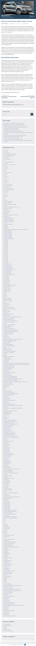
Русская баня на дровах (8, 470)
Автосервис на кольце (8, 270)
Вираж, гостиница (7, 311)
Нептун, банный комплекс (8, 426)
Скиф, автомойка (7, 502)
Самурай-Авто (6, 479)
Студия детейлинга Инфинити (9, 539)
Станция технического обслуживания (10, 516)
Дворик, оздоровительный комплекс (10, 340)
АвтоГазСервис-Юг (7, 210)
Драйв (5, 347)
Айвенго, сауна (6, 287)
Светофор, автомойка (8, 488)
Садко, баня (6, 476)
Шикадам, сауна (7, 597)
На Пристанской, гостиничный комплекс (11, 421)
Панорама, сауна (7, 443)
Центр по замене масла (8, 584)
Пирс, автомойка (7, 451)
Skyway (5, 193)
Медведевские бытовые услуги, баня (10, 410)
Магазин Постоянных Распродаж (9, 400)
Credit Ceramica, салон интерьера (9, 164)
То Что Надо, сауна (7, 549)
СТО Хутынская (6, 528)
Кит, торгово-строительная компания (10, 376)
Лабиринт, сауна (7, 385)
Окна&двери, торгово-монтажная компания (11, 437)
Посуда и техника (7, 457)
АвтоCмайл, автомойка (8, 208)
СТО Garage (6, 524)
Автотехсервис (6, 275)
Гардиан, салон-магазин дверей (9, 324)
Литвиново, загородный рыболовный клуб (11, 393)
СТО (4, 519)
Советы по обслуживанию (8, 630)
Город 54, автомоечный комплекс (9, 328)
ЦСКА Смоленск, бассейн (8, 586)
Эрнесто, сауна (6, 613)
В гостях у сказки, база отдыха (9, 307)
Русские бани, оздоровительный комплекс (11, 472)
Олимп (5, 438)
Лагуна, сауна (6, 386)
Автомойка (6, 228)
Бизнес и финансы (5, 23)
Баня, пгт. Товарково (7, 298)
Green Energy (6, 176)
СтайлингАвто (6, 515)
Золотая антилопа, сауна (8, 368)
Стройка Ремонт (7, 536)
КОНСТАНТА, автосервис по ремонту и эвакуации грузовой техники (15, 381)
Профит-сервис (6, 459)
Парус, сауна (6, 446)
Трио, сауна (6, 556)
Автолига (5, 222)
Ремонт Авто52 (6, 466)
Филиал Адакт (6, 577)
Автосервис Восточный (8, 265)
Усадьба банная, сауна (8, 572)
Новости (5, 628)
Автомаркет (6, 225)
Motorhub (5, 183)
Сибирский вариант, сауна (8, 498)
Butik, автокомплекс (7, 159)
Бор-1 (5, 302)
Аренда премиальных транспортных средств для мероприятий (15, 125)
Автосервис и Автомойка (8, 267)
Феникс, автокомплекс (8, 576)
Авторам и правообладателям (9, 238)
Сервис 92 (6, 494)
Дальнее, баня (6, 336)
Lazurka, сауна (6, 179)
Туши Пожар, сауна (7, 561)
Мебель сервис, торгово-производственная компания (13, 408)
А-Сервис (5, 200)
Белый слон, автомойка (8, 300)
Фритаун (5, 580)
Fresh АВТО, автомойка (8, 172)
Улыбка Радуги (6, 569)
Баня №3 (5, 295)
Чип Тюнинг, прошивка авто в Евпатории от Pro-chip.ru (13, 590)
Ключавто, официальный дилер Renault (11, 377)
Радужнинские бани (7, 462)
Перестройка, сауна (7, 447)
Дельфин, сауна (6, 343)
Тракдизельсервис (7, 553)
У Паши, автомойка (7, 565)
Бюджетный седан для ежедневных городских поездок (13, 136)
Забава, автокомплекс (8, 359)
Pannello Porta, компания (8, 185)
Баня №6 (5, 296)
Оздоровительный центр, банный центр (11, 435)
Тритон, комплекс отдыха (8, 557)
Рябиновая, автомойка (8, 475)
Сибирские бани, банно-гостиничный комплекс (12, 496)
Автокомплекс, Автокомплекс (9, 218)
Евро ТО (5, 353)
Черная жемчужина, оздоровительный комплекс (12, 589)
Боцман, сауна (6, 303)
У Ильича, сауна (6, 562)
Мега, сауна (6, 409)
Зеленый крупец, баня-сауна (9, 365)
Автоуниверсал (6, 279)
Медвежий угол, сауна (8, 413)
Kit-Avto (5, 177)
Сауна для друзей (7, 480)
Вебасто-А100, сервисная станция (10, 308)
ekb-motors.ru (5, 15)
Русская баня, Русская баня (9, 471)
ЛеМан (5, 388)
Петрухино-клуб (6, 449)
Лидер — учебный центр (8, 390)
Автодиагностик (6, 212)
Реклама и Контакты (7, 463)
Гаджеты (5, 626)
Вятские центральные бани (8, 319)
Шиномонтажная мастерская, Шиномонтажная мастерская (14, 605)
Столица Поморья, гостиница (9, 535)
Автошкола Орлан (7, 281)
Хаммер (5, 581)
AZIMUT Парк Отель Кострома (9, 155)
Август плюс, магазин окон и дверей (10, 204)
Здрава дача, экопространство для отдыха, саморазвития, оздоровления (16, 363)
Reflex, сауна (6, 191)
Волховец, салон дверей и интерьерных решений (12, 316)
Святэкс (5, 491)
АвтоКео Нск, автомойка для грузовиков (11, 214)
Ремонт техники (6, 629)
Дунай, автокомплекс (7, 349)
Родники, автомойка (7, 467)
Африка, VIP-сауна (7, 291)
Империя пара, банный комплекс (9, 372)
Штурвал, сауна (6, 606)
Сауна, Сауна (6, 483)
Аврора (5, 205)
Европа (5, 355)
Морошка (5, 418)
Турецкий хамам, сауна (8, 560)
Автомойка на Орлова (7, 230)
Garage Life (6, 173)
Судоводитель (6, 540)
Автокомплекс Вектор (7, 217)
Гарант (5, 323)
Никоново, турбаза (7, 430)
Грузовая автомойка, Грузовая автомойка (11, 331)
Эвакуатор (6, 607)
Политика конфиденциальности (9, 454)
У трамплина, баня (7, 568)
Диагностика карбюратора (8, 344)
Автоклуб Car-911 (7, 216)
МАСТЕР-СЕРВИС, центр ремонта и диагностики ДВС (13, 405)
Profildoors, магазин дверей (8, 189)
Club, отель (6, 163)
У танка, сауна (6, 566)
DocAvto (5, 165)
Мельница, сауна (7, 414)
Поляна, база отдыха (7, 455)
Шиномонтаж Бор (7, 601)
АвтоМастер (6, 226)
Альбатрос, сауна (7, 290)
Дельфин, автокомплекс (8, 341)
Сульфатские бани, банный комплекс (10, 541)
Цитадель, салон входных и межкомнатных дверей (12, 585)
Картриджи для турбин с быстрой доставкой (11, 129)
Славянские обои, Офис (8, 512)
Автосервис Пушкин (7, 273)
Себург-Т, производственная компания (11, 492)
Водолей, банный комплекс (8, 314)
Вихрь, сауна (6, 312)
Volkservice (6, 196)
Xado (5, 197)
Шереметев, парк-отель (8, 593)
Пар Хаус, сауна (7, 445)
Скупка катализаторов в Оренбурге (10, 511)
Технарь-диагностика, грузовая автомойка (11, 547)
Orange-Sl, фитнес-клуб (8, 184)
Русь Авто (5, 474)
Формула (5, 578)
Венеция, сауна (6, 310)
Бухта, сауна (6, 306)
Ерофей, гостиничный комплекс (9, 356)
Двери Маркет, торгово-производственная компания (13, 339)
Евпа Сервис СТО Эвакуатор (9, 352)
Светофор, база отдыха (8, 490)
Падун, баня (6, 442)
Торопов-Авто (6, 552)
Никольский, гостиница (8, 429)
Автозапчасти (6, 213)
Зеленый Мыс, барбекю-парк (9, 367)
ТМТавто (5, 548)
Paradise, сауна (6, 187)
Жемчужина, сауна (7, 357)
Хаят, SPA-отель (6, 582)
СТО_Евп (5, 529)
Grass (5, 175)
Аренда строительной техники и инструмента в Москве (13, 131)
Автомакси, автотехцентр (8, 224)
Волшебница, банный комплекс (9, 318)
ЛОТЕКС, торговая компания (9, 394)
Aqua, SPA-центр (7, 152)
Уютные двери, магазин (8, 573)
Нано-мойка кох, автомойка (8, 425)
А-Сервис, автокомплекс (8, 201)
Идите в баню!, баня (7, 369)
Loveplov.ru (6, 180)
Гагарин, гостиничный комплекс (9, 322)
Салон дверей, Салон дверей (9, 478)
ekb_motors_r (18, 23)
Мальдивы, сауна (7, 402)
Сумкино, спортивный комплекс (9, 543)
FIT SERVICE (6, 167)
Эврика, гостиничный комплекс (9, 610)
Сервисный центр (7, 495)
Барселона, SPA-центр (8, 299)
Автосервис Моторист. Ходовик (9, 269)
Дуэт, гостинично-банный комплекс (10, 351)
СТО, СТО (5, 531)
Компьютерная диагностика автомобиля (11, 380)
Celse (5, 160)
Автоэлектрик (6, 282)
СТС (4, 537)
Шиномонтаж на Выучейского (9, 602)
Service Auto (6, 192)
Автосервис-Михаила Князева (9, 274)
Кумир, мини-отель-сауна (8, 384)
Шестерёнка (6, 594)
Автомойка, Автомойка (8, 232)
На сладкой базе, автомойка (9, 422)
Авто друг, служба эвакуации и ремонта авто (11, 206)
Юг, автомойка (6, 614)
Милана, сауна (6, 417)
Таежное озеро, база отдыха (9, 545)
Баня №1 (5, 294)
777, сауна (5, 151)
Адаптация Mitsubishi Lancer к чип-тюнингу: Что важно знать (14, 124)
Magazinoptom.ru (7, 181)
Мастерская (6, 406)
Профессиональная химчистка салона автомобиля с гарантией (15, 135)
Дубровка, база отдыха (8, 348)
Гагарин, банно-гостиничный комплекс (10, 320)
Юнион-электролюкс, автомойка (9, 615)
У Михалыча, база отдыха (8, 564)
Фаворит (5, 574)
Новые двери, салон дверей (9, 431)
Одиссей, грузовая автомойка (9, 434)
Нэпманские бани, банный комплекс (10, 433)
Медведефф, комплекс (8, 412)
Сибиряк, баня (6, 499)
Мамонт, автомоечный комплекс (9, 404)
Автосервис (6, 241)
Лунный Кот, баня (7, 397)
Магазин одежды (7, 398)
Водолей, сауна (6, 315)
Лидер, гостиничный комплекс (9, 392)
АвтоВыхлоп (6, 209)
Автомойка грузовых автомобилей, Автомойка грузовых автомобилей (16, 229)
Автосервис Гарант (7, 266)
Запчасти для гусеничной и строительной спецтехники (13, 139)
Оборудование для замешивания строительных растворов (14, 123)
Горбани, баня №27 (7, 327)
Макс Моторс (6, 401)
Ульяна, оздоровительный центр (9, 570)
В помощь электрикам (7, 625)
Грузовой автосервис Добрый (9, 332)
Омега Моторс (6, 439)
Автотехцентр (6, 277)
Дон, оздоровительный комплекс (9, 345)
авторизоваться (21, 104)
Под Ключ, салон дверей (8, 453)
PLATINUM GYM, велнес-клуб (9, 188)
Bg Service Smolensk (7, 156)
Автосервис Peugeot (7, 263)
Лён (4, 389)
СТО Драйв (6, 525)
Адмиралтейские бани (8, 286)
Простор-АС (6, 458)
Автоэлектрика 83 (7, 283)
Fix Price (5, 169)
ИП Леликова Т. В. (7, 373)
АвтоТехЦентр (6, 278)
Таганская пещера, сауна (8, 544)
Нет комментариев (25, 23)
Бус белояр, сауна (7, 304)
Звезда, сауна (6, 361)
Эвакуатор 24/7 (6, 609)
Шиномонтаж (6, 598)
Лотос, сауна (6, 396)
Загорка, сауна (6, 360)
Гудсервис (6, 335)
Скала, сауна (6, 500)
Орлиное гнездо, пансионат (8, 441)
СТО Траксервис (7, 527)
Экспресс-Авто (6, 611)
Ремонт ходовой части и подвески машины (11, 137)
